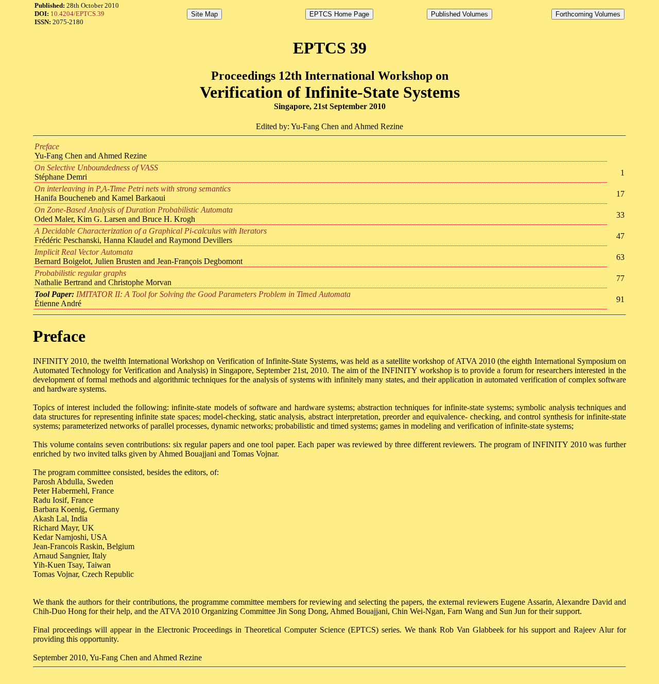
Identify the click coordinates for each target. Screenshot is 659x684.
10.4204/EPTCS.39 (77, 13)
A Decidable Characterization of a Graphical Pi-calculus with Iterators (150, 230)
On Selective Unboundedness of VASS (96, 167)
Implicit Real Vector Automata (83, 252)
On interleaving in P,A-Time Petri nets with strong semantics (132, 188)
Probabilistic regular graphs (80, 273)
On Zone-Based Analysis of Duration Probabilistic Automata (133, 209)
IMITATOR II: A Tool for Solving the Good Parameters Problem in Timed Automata (213, 294)
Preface (46, 146)
